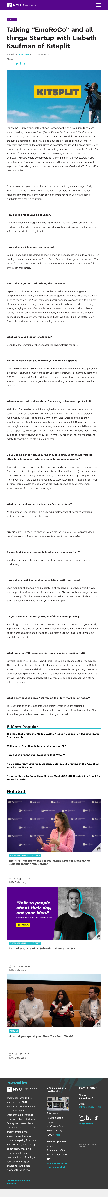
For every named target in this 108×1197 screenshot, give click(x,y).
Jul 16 (20, 966)
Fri (13, 1054)
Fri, (34, 54)
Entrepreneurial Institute (25, 856)
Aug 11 (20, 879)
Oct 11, (40, 54)
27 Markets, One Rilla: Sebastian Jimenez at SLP (36, 746)
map (58, 1135)
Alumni (12, 19)
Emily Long (23, 54)
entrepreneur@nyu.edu (90, 1107)
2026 (27, 879)
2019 (46, 54)
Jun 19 (18, 1054)
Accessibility (86, 1124)
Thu (14, 966)
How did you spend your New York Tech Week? (36, 755)
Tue (13, 879)
